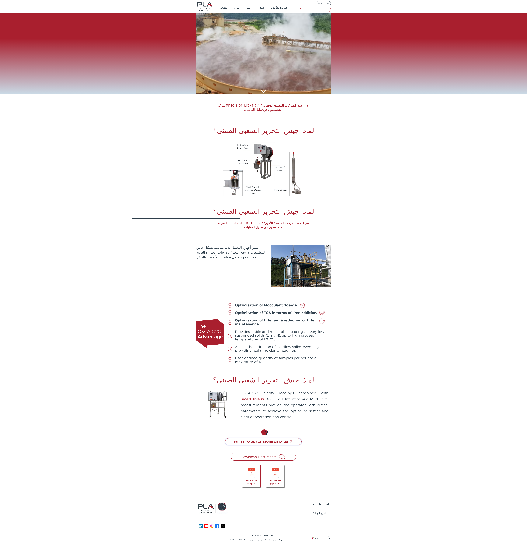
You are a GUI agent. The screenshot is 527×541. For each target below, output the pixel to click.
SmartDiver (251, 399)
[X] (223, 526)
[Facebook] (217, 526)
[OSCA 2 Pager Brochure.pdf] (251, 473)
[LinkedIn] (201, 526)
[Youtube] (206, 526)
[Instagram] (212, 526)
